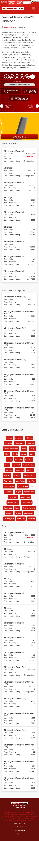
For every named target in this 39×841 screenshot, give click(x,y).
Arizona (9, 438)
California (28, 438)
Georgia (32, 448)
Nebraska (16, 475)
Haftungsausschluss (19, 823)
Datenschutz (19, 827)
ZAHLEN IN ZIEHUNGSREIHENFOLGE (19, 85)
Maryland (16, 464)
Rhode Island (25, 497)
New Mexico (20, 481)
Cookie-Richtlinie (19, 830)
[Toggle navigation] (33, 8)
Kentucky (18, 459)
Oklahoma (8, 491)
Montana (7, 475)
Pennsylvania (29, 491)
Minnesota (20, 470)
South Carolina (12, 502)
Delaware (30, 443)
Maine (7, 464)
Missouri (30, 470)
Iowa (31, 454)
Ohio (33, 486)
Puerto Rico (13, 497)
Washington (28, 513)
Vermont (9, 513)
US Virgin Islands (29, 508)
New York (31, 481)
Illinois (15, 454)
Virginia (18, 513)
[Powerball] (3, 27)
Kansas (9, 459)
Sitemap (19, 834)
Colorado (8, 443)
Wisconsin (21, 518)
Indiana (23, 454)
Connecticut (19, 443)
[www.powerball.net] (13, 8)
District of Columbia (11, 448)
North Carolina (9, 486)
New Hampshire (29, 475)
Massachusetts (28, 464)
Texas (17, 508)
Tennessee (8, 508)
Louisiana (28, 459)
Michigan (9, 470)
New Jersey (8, 481)
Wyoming (31, 518)
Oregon (18, 491)
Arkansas (18, 438)
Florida (23, 448)
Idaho (7, 454)
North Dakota (23, 486)
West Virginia (9, 518)
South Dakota (27, 502)
